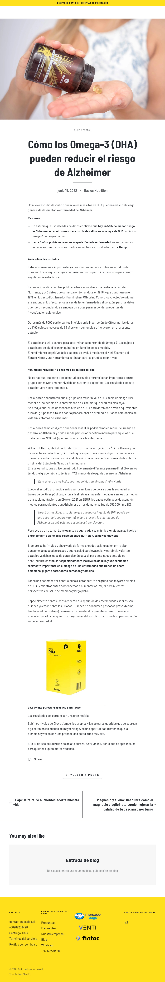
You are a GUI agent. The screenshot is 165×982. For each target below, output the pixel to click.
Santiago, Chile (19, 933)
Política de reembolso (23, 944)
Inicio (76, 130)
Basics (21, 969)
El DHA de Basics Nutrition (45, 743)
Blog (44, 939)
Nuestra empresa (52, 934)
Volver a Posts (84, 774)
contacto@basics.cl (22, 921)
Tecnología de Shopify (19, 974)
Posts (86, 130)
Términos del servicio (23, 938)
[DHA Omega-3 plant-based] (66, 704)
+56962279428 (18, 927)
